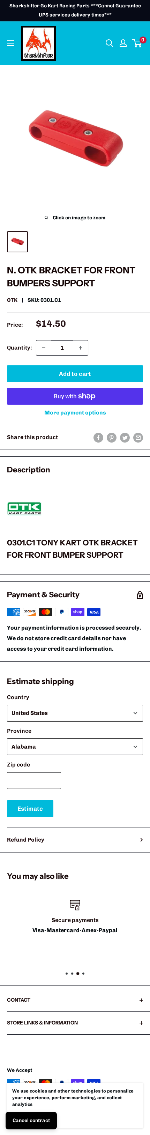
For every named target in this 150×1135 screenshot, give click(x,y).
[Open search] (109, 43)
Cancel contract (31, 1120)
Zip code (18, 764)
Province (19, 731)
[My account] (123, 43)
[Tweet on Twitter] (125, 437)
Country (18, 697)
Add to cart (75, 373)
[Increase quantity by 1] (80, 347)
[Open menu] (10, 43)
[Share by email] (138, 437)
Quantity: (19, 347)
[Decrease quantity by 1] (43, 347)
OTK (12, 300)
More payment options (75, 412)
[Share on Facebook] (98, 437)
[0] (137, 43)
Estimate (30, 808)
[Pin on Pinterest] (112, 437)
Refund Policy (25, 839)
